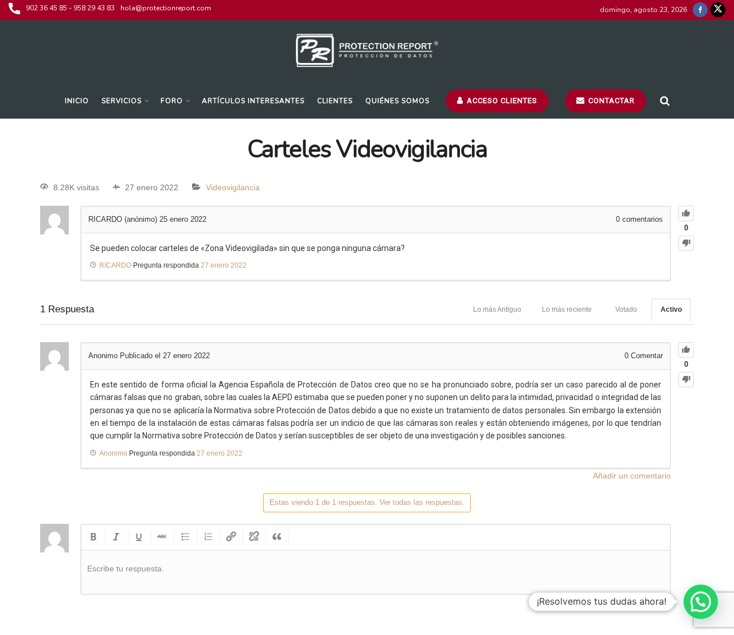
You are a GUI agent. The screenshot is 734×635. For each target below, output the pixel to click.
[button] (701, 602)
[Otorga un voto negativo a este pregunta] (686, 243)
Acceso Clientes (500, 100)
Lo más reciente (567, 309)
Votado (626, 309)
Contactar (610, 100)
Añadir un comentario (632, 475)
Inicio (77, 100)
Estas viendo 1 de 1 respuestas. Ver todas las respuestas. (367, 502)
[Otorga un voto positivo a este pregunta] (686, 213)
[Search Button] (665, 101)
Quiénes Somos (397, 100)
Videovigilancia (233, 187)
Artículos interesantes (253, 100)
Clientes (335, 100)
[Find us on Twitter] (717, 10)
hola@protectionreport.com (165, 8)
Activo (671, 309)
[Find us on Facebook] (700, 10)
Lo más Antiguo (497, 309)
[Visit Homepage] (367, 52)
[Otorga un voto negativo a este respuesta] (686, 379)
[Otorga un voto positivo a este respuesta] (686, 350)
